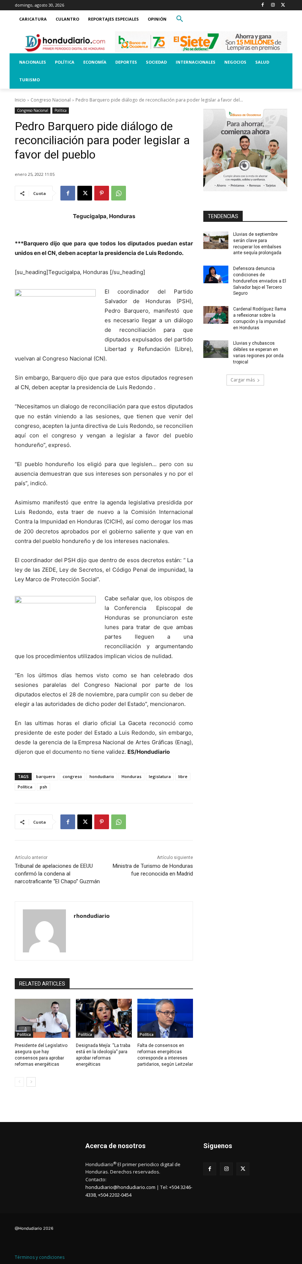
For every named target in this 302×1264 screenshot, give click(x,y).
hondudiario (101, 776)
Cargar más (243, 380)
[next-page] (31, 1082)
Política (61, 110)
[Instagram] (272, 5)
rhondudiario (92, 915)
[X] (283, 5)
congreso (72, 776)
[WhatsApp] (118, 193)
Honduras (131, 776)
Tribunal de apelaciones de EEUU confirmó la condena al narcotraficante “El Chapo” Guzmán (57, 874)
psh (43, 786)
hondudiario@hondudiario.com (120, 1187)
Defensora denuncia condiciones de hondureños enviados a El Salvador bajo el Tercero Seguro (259, 281)
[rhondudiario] (44, 930)
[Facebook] (263, 5)
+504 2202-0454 (114, 1195)
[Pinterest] (101, 193)
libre (182, 776)
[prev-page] (19, 1082)
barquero (45, 776)
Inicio (20, 100)
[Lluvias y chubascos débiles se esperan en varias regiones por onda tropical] (215, 349)
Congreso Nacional (51, 100)
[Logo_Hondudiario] (65, 42)
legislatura (160, 776)
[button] (180, 19)
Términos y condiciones (39, 1257)
